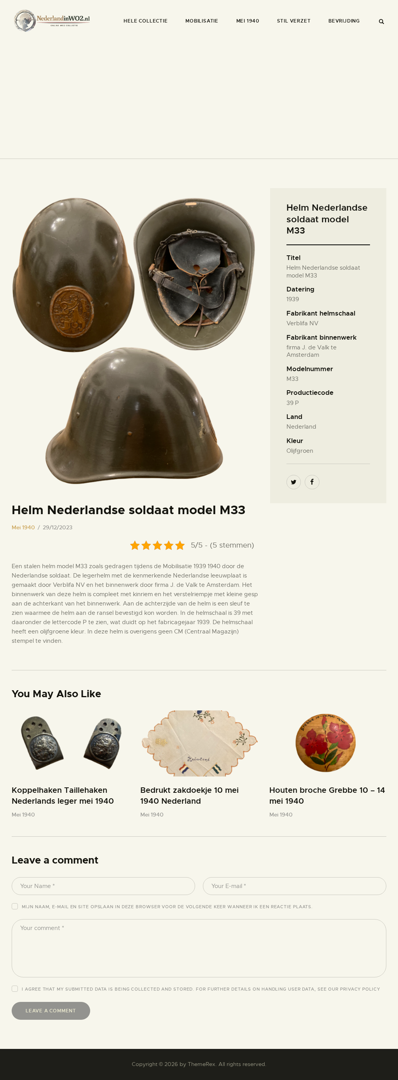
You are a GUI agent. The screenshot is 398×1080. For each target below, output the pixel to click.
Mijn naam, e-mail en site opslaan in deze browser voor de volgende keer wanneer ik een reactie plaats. (167, 906)
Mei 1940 (23, 527)
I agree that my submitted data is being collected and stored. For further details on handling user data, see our (201, 989)
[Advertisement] (199, 96)
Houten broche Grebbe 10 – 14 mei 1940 (327, 795)
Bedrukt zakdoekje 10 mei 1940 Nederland (189, 795)
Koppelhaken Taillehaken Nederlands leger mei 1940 (63, 795)
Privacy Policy (360, 989)
